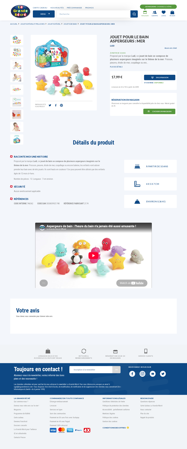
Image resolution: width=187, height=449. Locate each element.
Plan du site (144, 414)
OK (116, 370)
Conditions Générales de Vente (114, 402)
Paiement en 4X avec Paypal (60, 421)
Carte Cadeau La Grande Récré (151, 406)
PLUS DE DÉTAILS (116, 67)
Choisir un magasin (161, 111)
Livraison (53, 406)
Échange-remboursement (59, 402)
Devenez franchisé (20, 421)
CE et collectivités (20, 433)
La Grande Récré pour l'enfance (25, 429)
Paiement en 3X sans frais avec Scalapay (64, 418)
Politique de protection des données (116, 406)
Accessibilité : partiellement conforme (116, 410)
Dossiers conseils (20, 425)
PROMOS (89, 8)
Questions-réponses (147, 402)
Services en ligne (56, 410)
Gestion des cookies (110, 421)
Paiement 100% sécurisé (58, 425)
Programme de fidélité (22, 414)
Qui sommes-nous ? (21, 402)
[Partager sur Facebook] (55, 106)
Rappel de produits (147, 418)
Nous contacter (145, 410)
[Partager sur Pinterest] (61, 105)
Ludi (112, 45)
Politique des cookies (110, 418)
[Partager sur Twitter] (50, 106)
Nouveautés (57, 8)
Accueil (13, 24)
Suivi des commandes (58, 414)
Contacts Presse (19, 437)
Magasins (17, 410)
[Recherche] (134, 14)
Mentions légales (109, 414)
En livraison (162, 77)
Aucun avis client (171, 48)
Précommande (74, 8)
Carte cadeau (40, 8)
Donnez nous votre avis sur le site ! (26, 406)
